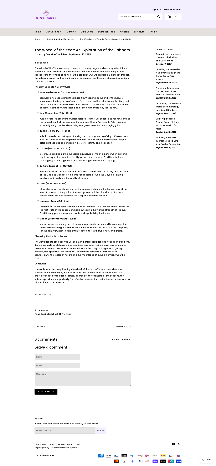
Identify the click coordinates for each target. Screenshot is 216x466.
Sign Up (100, 430)
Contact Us (40, 444)
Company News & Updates (65, 447)
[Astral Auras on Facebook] (173, 444)
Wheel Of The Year (61, 314)
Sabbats (45, 314)
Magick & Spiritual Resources (60, 39)
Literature (139, 31)
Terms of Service (56, 444)
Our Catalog (53, 31)
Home (38, 31)
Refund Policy (74, 444)
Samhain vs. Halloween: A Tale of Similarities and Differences (168, 57)
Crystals (124, 31)
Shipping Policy (42, 447)
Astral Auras (48, 455)
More (152, 31)
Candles (71, 31)
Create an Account (172, 10)
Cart (175, 16)
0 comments (41, 310)
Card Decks (87, 31)
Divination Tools (106, 31)
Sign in (155, 10)
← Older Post (41, 326)
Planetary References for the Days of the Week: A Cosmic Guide (168, 91)
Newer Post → (123, 326)
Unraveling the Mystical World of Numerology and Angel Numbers (168, 107)
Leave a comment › (121, 339)
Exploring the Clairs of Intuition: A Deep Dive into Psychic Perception (168, 141)
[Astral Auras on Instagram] (178, 444)
